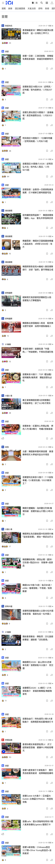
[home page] (9, 3)
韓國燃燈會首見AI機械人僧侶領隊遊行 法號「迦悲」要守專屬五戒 (38, 268)
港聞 (4, 8)
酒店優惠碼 (20, 8)
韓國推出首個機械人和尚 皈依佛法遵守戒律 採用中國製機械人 (38, 324)
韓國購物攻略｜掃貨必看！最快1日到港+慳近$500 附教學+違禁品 (38, 562)
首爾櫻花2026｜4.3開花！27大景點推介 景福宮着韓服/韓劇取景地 (37, 691)
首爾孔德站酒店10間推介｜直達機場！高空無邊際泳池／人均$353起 (38, 115)
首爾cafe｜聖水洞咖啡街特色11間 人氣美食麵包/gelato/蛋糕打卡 (38, 823)
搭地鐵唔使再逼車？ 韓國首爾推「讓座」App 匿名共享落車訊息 (38, 216)
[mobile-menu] (3, 3)
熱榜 (47, 8)
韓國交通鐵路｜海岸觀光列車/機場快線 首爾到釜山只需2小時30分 (38, 511)
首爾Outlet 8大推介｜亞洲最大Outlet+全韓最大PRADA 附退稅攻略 (38, 799)
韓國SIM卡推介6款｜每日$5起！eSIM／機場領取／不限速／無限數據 (37, 588)
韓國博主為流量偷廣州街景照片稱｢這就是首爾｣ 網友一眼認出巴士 (38, 535)
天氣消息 (32, 8)
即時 (40, 8)
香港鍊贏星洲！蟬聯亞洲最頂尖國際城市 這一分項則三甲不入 (38, 31)
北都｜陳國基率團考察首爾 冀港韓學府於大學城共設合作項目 (38, 453)
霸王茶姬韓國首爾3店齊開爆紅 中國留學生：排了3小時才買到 (37, 401)
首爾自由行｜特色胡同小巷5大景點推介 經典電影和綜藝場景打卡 (38, 720)
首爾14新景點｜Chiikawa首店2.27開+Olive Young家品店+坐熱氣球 (37, 850)
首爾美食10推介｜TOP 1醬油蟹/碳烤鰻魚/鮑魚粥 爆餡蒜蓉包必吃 (37, 377)
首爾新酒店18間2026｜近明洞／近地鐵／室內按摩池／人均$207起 (37, 89)
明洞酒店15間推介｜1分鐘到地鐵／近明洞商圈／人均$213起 (37, 139)
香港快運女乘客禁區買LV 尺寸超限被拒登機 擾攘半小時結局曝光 (38, 747)
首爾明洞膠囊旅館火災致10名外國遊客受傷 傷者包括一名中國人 (38, 612)
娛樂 (10, 8)
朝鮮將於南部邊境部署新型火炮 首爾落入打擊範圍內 (38, 299)
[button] (47, 43)
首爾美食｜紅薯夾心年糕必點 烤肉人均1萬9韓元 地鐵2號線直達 (38, 427)
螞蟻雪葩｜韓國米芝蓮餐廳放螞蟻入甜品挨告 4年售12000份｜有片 (38, 243)
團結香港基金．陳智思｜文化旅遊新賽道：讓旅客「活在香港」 (38, 638)
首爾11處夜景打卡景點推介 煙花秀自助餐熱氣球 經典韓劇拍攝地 (38, 771)
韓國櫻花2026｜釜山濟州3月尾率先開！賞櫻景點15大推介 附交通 (38, 665)
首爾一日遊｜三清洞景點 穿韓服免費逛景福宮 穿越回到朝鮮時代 (38, 57)
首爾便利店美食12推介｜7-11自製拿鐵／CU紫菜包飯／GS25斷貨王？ (38, 480)
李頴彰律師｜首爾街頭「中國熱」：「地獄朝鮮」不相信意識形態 (38, 350)
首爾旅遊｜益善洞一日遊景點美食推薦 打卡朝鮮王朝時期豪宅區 (38, 191)
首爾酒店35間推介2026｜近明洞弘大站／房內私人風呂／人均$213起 (38, 166)
